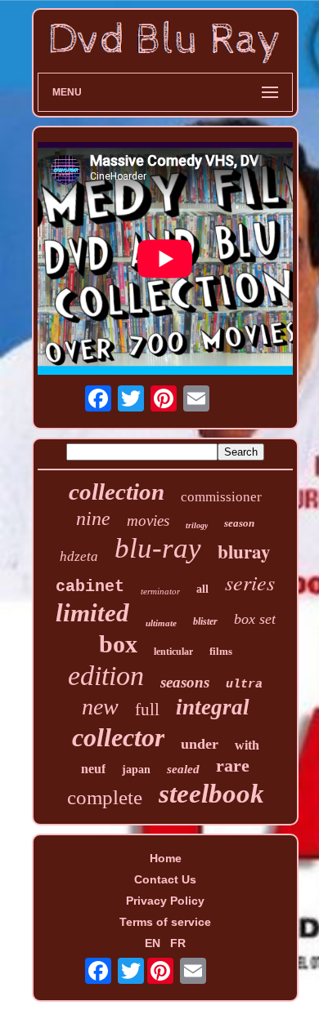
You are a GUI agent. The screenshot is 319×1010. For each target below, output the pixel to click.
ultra (244, 685)
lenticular (173, 651)
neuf (93, 769)
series (250, 581)
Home (166, 858)
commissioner (221, 497)
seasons (184, 682)
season (239, 523)
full (147, 709)
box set (255, 619)
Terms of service (165, 921)
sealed (183, 769)
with (247, 745)
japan (136, 769)
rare (232, 765)
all (202, 589)
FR (178, 943)
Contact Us (165, 879)
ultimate (161, 623)
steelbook (211, 793)
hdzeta (79, 556)
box (118, 643)
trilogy (197, 525)
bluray (244, 551)
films (220, 651)
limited (92, 612)
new (100, 706)
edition (106, 676)
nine (93, 518)
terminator (160, 591)
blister (205, 621)
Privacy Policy (165, 900)
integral (212, 707)
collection (116, 491)
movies (148, 520)
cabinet (90, 586)
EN (152, 943)
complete (104, 797)
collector (118, 737)
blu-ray (158, 548)
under (199, 744)
